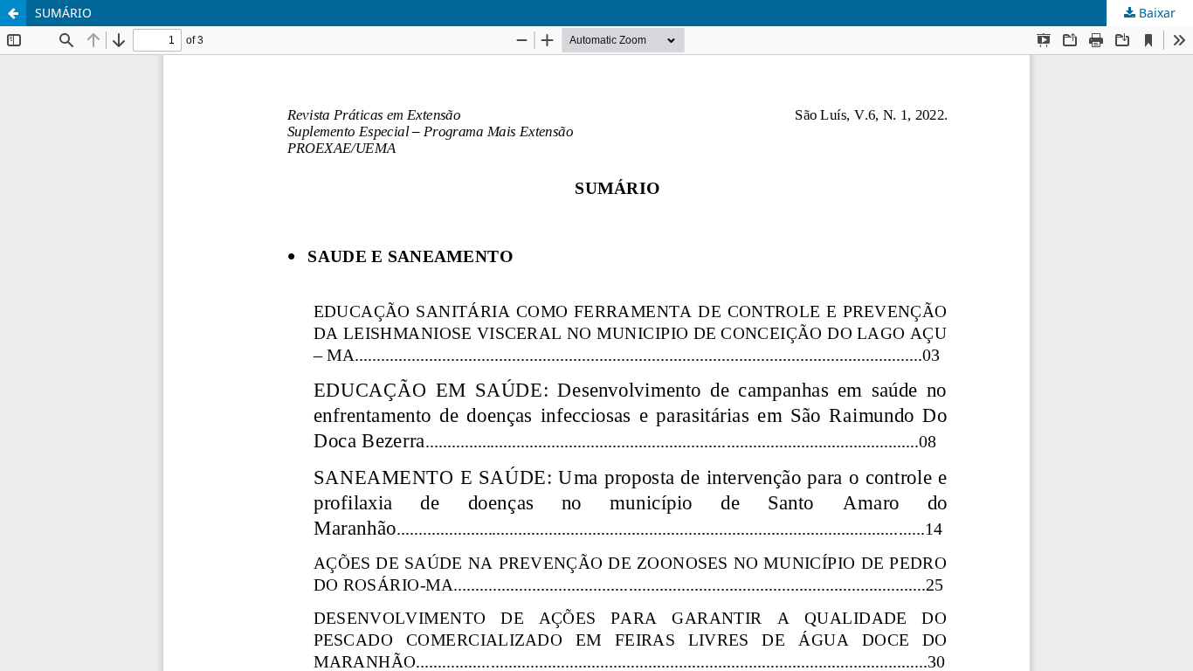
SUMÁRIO (63, 12)
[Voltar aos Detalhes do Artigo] (13, 13)
